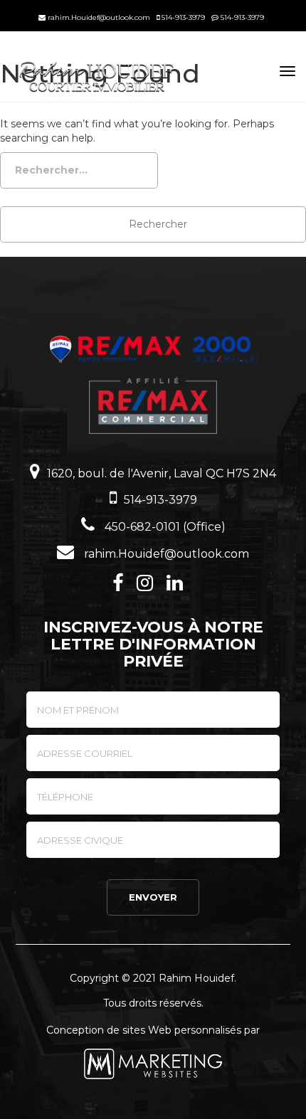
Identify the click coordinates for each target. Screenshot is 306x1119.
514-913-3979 (182, 17)
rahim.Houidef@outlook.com (98, 17)
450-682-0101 (141, 527)
